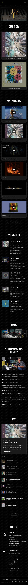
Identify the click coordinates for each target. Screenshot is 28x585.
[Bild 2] (11, 336)
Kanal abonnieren (14, 222)
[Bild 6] (16, 336)
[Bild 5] (15, 336)
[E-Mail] (22, 581)
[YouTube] (15, 581)
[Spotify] (26, 581)
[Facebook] (12, 581)
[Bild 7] (17, 336)
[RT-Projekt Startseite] (2, 2)
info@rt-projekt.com (16, 543)
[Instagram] (19, 581)
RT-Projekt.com (9, 579)
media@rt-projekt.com (17, 571)
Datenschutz (4, 582)
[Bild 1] (10, 336)
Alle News (14, 513)
